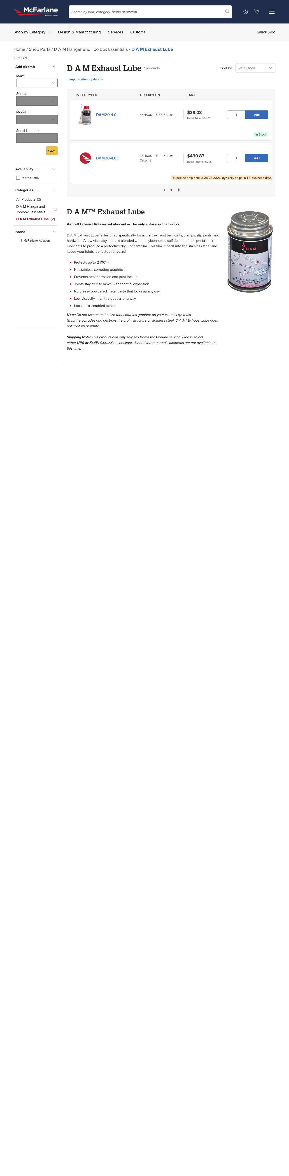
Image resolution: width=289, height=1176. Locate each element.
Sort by (226, 67)
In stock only (30, 177)
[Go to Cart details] (256, 11)
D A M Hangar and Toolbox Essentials (91, 49)
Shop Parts (39, 49)
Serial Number (27, 130)
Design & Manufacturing (79, 32)
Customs (138, 32)
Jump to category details (85, 79)
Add (257, 114)
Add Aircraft (25, 66)
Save (52, 150)
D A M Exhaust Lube (152, 49)
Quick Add (266, 32)
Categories (24, 190)
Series (21, 93)
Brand (20, 231)
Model (21, 112)
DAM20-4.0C (107, 158)
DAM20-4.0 (106, 114)
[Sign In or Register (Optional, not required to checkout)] (245, 11)
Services (115, 32)
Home (19, 49)
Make (20, 75)
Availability (24, 169)
